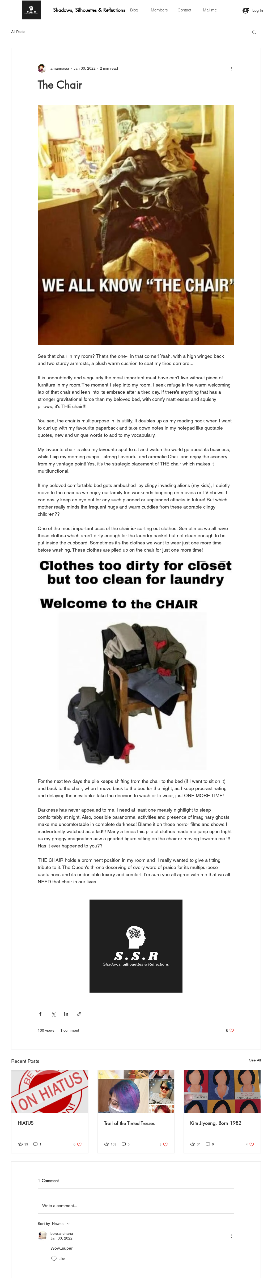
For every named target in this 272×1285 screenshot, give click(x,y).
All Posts (18, 32)
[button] (254, 32)
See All (255, 1060)
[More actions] (231, 68)
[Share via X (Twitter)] (53, 1014)
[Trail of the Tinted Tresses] (136, 1091)
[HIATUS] (49, 1091)
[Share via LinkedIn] (66, 1014)
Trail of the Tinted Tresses (129, 1123)
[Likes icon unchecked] (53, 1259)
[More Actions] (231, 1236)
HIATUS (25, 1123)
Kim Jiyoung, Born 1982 (215, 1123)
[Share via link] (79, 1014)
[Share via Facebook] (40, 1014)
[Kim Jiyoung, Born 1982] (222, 1091)
